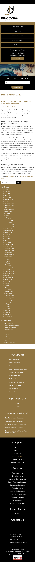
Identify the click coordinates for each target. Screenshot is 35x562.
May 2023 (7, 262)
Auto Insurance (8, 323)
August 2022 (8, 279)
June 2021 (7, 307)
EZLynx (26, 552)
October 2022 (8, 275)
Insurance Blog (17, 456)
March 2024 (7, 242)
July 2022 (7, 281)
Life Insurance (8, 333)
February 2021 (8, 314)
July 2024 (7, 234)
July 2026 (7, 190)
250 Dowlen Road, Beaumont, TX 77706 (16, 535)
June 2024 (7, 236)
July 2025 (7, 213)
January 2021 (8, 316)
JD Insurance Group (17, 550)
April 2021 (7, 311)
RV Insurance (8, 341)
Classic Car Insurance (10, 327)
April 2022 (7, 287)
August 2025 (8, 211)
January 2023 (8, 270)
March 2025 (7, 219)
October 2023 (8, 252)
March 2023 (7, 266)
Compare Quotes (17, 462)
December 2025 (9, 203)
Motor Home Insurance (10, 335)
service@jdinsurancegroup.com (18, 542)
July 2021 (7, 305)
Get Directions (17, 58)
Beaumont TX (22, 176)
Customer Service (17, 40)
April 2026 (7, 195)
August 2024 (8, 232)
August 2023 (8, 256)
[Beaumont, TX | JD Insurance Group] (9, 13)
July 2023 (7, 258)
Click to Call (17, 31)
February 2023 (8, 268)
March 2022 (7, 289)
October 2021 (8, 299)
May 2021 (7, 309)
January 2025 (8, 223)
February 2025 (8, 221)
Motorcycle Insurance (10, 337)
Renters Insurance (9, 339)
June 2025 (7, 215)
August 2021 (8, 303)
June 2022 (7, 283)
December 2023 (9, 248)
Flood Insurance (10, 176)
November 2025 (9, 205)
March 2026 (7, 197)
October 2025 (8, 207)
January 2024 (8, 246)
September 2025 (9, 209)
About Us (17, 450)
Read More (17, 514)
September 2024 (9, 231)
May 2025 (7, 217)
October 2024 (8, 229)
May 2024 (7, 238)
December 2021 (9, 295)
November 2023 (9, 250)
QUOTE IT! (17, 87)
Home (17, 447)
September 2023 (9, 254)
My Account (17, 45)
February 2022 (8, 291)
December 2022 (9, 272)
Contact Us (17, 453)
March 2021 (7, 312)
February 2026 (8, 199)
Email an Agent (17, 36)
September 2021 (9, 301)
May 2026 (7, 193)
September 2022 (9, 277)
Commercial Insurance (16, 366)
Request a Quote (17, 27)
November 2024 (9, 227)
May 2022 (7, 285)
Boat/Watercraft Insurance (11, 325)
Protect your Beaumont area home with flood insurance (16, 102)
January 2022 (8, 293)
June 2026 (7, 191)
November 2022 (9, 273)
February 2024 (8, 244)
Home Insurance (9, 331)
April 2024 (7, 240)
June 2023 (7, 260)
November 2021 (9, 297)
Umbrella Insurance (9, 343)
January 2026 (8, 201)
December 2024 (9, 225)
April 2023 (7, 264)
